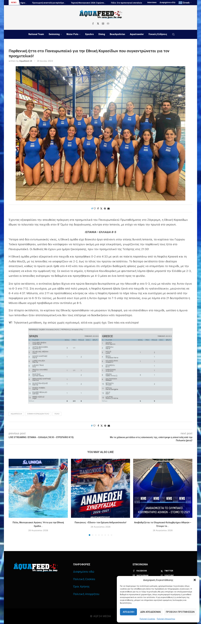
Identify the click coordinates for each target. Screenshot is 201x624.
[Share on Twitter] (101, 208)
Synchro (89, 34)
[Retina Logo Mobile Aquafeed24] (35, 567)
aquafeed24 (16, 414)
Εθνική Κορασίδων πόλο (38, 414)
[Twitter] (98, 23)
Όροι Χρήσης (81, 586)
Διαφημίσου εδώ (167, 2)
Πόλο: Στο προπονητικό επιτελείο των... (99, 3)
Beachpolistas (117, 34)
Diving (101, 34)
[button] (194, 579)
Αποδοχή (128, 612)
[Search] (173, 34)
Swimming (54, 34)
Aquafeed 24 (25, 61)
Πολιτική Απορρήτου (166, 619)
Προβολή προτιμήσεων (180, 612)
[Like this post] (95, 208)
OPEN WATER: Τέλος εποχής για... (138, 3)
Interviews (152, 2)
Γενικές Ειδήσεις (158, 34)
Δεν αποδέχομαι (150, 612)
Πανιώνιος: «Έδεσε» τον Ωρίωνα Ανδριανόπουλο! (100, 522)
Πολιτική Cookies (147, 619)
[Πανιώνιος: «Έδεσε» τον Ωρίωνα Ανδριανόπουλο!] (100, 488)
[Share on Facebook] (98, 208)
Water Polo (72, 34)
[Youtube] (108, 23)
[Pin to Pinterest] (105, 208)
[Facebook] (93, 23)
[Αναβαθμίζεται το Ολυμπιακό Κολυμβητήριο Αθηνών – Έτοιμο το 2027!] (162, 488)
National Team (36, 34)
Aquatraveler (137, 34)
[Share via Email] (108, 208)
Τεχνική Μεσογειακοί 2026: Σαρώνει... (58, 3)
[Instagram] (103, 23)
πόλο (56, 414)
